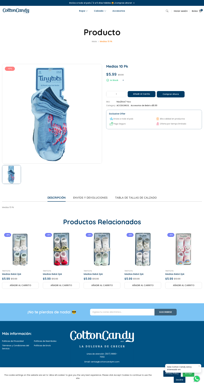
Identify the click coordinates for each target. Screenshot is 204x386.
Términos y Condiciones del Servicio (15, 347)
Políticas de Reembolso (45, 341)
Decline (179, 379)
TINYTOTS (6, 271)
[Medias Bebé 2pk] (20, 249)
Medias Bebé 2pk (11, 274)
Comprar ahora (171, 94)
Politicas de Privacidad (13, 341)
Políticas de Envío (42, 345)
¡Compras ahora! (123, 3)
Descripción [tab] (56, 197)
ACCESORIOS (123, 105)
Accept (188, 373)
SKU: (108, 101)
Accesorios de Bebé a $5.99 (144, 105)
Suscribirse (165, 312)
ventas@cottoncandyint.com (105, 361)
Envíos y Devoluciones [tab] (90, 197)
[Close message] (199, 366)
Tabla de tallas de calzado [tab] (136, 197)
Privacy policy (172, 373)
